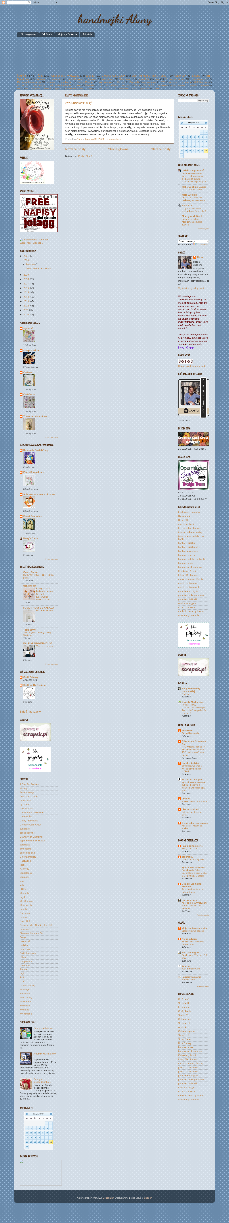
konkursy (205, 85)
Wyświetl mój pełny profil (191, 288)
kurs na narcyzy (186, 555)
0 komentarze (114, 139)
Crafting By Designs (34, 685)
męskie (92, 79)
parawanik (145, 89)
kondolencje (124, 89)
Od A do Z (183, 999)
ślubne (196, 75)
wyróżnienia (105, 82)
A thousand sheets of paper (39, 494)
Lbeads (186, 798)
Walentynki (134, 82)
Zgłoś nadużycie (30, 711)
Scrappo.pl (184, 1023)
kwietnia (30, 264)
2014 (26, 297)
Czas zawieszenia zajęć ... (79, 103)
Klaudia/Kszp (189, 939)
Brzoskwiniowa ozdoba (193, 931)
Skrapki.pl (183, 1035)
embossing (163, 85)
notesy (135, 89)
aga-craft (28, 328)
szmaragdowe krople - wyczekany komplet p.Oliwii (192, 769)
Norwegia (126, 85)
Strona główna (28, 34)
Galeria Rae (184, 1019)
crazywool (187, 730)
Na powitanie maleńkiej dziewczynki (193, 943)
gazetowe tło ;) (186, 524)
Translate (203, 244)
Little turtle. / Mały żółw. (193, 859)
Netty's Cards (31, 538)
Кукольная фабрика (193, 867)
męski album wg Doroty (190, 579)
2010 (26, 314)
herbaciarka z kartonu (189, 528)
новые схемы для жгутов (194, 801)
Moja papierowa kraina (195, 928)
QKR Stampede (201, 82)
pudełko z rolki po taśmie (191, 595)
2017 (26, 283)
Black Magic (184, 516)
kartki (21, 75)
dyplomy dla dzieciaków (60, 85)
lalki (26, 89)
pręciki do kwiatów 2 (188, 587)
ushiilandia (29, 586)
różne (40, 75)
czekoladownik (149, 82)
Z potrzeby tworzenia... (195, 823)
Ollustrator (108, 1198)
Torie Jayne (30, 630)
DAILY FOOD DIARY (192, 189)
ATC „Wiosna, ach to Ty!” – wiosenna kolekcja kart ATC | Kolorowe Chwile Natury (195, 750)
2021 (26, 256)
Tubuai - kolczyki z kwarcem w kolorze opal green (193, 788)
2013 (26, 301)
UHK (100, 85)
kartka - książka (186, 543)
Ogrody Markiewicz (193, 702)
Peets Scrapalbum (33, 472)
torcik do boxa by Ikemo (191, 611)
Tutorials (87, 34)
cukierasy (180, 75)
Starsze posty (161, 149)
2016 (26, 288)
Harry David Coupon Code (192, 366)
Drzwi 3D (183, 520)
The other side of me (35, 416)
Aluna (79, 139)
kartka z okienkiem (188, 551)
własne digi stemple (188, 615)
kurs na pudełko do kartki (191, 559)
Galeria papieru (186, 1031)
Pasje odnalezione (192, 846)
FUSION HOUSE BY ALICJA (38, 608)
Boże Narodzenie (29, 796)
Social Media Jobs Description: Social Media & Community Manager (194, 873)
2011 (26, 310)
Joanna (186, 966)
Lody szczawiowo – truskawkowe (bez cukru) (194, 209)
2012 (26, 305)
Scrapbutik (183, 1003)
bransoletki (143, 79)
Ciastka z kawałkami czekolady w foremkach (193, 199)
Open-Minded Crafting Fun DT (150, 75)
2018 (26, 279)
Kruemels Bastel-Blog (35, 450)
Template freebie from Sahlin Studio (192, 890)
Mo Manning (75, 79)
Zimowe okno (188, 979)
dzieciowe (41, 79)
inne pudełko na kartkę (190, 532)
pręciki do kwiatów (187, 583)
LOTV (162, 82)
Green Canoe (30, 572)
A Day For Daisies (175, 79)
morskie (78, 85)
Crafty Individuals (178, 85)
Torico (137, 85)
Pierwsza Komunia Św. (29, 82)
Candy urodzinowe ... (45, 1028)
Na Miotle (187, 205)
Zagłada (185, 694)
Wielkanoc (107, 79)
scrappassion (31, 350)
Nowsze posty (75, 149)
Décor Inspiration (44, 610)
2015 (26, 292)
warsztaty (57, 79)
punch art (47, 89)
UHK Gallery (184, 1043)
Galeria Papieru (85, 82)
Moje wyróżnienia (67, 34)
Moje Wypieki (189, 195)
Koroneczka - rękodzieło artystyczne (195, 901)
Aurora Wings (112, 85)
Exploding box (199, 79)
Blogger (148, 1198)
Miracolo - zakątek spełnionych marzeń (193, 780)
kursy (19, 89)
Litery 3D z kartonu (188, 575)
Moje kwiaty (125, 79)
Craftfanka (29, 394)
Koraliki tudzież (190, 763)
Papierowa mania (191, 977)
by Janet (98, 89)
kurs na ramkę (185, 563)
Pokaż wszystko (51, 437)
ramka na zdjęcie (187, 603)
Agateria (182, 1027)
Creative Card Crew (113, 75)
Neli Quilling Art (191, 952)
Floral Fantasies (32, 516)
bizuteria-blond (190, 809)
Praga (89, 89)
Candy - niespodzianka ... (42, 1080)
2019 (26, 275)
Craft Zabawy (30, 677)
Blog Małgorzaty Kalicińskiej (191, 690)
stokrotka (187, 857)
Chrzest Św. (22, 85)
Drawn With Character (74, 89)
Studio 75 (183, 1015)
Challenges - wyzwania (65, 75)
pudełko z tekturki (187, 599)
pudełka (90, 75)
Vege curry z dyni (44, 646)
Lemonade (184, 1007)
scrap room (157, 89)
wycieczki (172, 82)
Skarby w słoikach (192, 216)
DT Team (47, 34)
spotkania (66, 82)
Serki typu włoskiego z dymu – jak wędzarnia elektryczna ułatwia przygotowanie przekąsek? (195, 177)
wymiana (58, 89)
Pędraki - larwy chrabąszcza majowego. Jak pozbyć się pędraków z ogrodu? (194, 708)
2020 (26, 260)
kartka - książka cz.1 (189, 547)
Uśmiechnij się (38, 85)
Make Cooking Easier (194, 187)
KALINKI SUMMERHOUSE (37, 643)
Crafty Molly (184, 1011)
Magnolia (89, 85)
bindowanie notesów (189, 512)
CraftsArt (28, 372)
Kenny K (121, 82)
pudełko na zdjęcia (188, 591)
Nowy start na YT (190, 848)
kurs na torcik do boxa (190, 567)
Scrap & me (184, 1039)
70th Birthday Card (191, 968)
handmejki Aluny (114, 19)
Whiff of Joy (149, 85)
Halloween (186, 82)
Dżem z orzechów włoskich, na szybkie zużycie (192, 222)
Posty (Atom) (85, 156)
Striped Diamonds (190, 733)
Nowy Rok (193, 85)
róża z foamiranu (187, 607)
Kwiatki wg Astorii (187, 571)
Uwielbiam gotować (193, 170)
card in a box (110, 89)
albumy (51, 82)
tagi (157, 79)
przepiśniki (36, 89)
